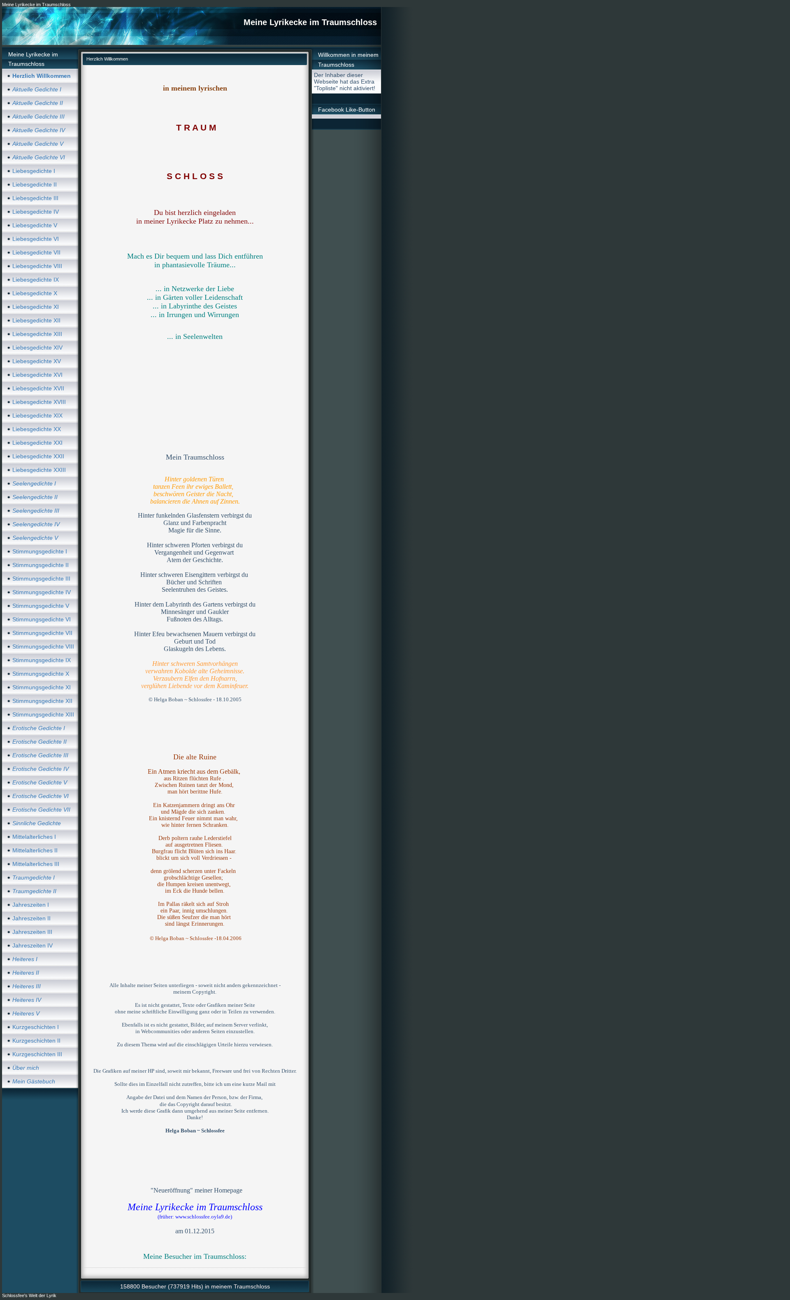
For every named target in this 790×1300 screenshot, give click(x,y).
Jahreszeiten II (31, 918)
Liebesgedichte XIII (37, 334)
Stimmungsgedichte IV (41, 592)
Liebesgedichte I (33, 171)
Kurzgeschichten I (35, 1027)
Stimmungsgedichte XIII (43, 714)
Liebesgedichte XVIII (39, 402)
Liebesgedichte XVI (37, 374)
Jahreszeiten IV (32, 945)
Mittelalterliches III (35, 864)
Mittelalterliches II (35, 850)
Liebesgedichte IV (35, 211)
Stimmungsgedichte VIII (43, 646)
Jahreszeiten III (32, 932)
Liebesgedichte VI (35, 239)
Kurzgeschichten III (37, 1054)
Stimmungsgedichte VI (41, 619)
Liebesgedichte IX (35, 279)
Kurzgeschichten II (36, 1040)
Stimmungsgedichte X (40, 673)
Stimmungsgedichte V (40, 605)
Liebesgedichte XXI (37, 442)
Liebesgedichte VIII (37, 266)
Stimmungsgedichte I (39, 551)
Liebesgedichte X (34, 293)
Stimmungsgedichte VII (42, 633)
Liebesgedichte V (34, 225)
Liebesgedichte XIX (37, 415)
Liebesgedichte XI (35, 306)
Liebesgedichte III (35, 198)
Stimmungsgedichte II (40, 565)
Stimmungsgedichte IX (41, 660)
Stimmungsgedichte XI (41, 687)
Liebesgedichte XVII (38, 388)
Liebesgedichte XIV (37, 347)
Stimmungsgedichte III (41, 578)
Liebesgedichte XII (36, 320)
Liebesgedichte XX (36, 429)
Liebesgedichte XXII (38, 456)
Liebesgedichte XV (36, 361)
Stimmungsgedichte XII (42, 701)
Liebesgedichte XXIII (39, 470)
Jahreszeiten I (30, 904)
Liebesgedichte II (34, 184)
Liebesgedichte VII (36, 252)
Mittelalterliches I (34, 836)
